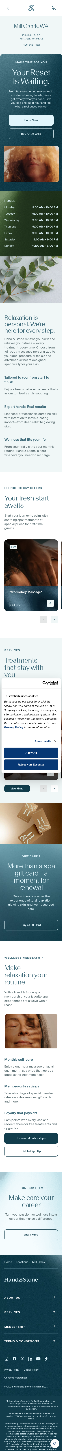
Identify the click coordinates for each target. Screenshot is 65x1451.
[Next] (54, 619)
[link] (31, 575)
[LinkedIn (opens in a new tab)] (30, 1359)
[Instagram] (6, 1359)
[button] (31, 1297)
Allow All (31, 752)
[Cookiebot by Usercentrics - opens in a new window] (43, 683)
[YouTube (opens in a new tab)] (38, 1359)
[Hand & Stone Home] (21, 1279)
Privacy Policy (11, 1369)
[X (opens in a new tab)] (22, 1359)
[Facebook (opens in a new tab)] (14, 1359)
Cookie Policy (31, 1369)
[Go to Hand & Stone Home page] (31, 8)
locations (22, 1262)
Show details (43, 741)
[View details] (50, 603)
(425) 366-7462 (31, 44)
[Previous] (43, 619)
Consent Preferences (15, 1377)
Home (8, 1262)
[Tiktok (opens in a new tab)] (46, 1359)
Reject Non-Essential (31, 764)
